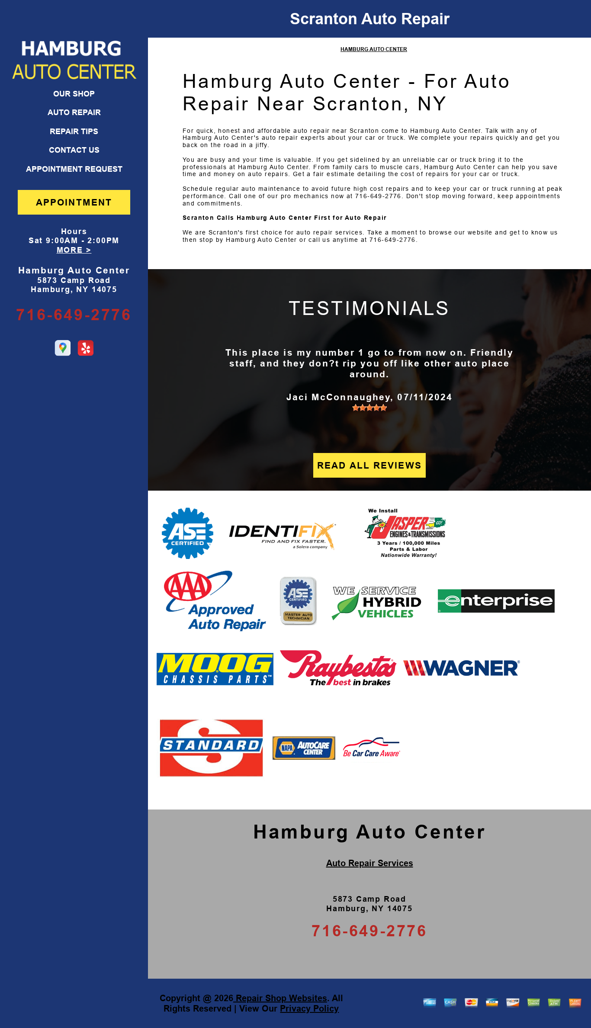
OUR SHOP (74, 94)
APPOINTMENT (74, 202)
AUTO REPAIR (74, 112)
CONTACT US (74, 150)
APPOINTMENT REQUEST (74, 169)
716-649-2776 (74, 315)
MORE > (74, 250)
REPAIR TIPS (74, 131)
